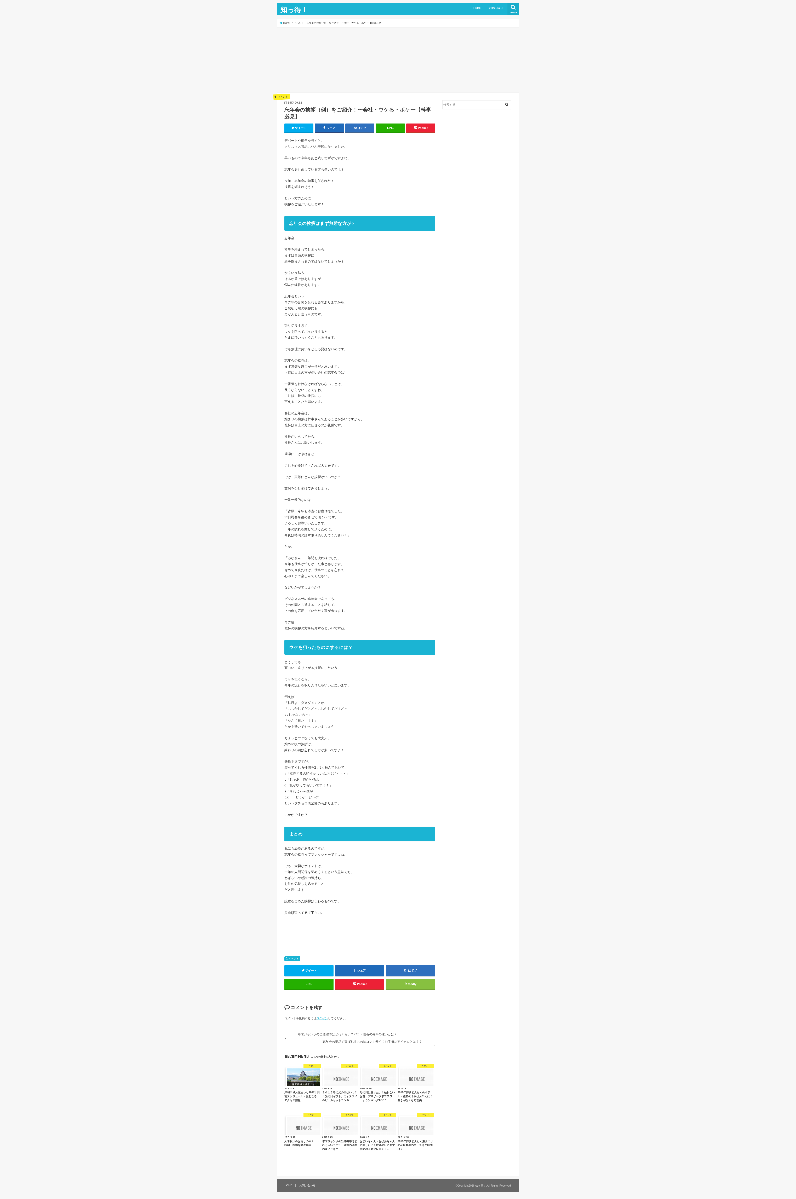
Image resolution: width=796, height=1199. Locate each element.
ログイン (322, 1018)
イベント (294, 958)
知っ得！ (294, 9)
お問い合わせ (496, 8)
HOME (477, 8)
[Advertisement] (398, 60)
